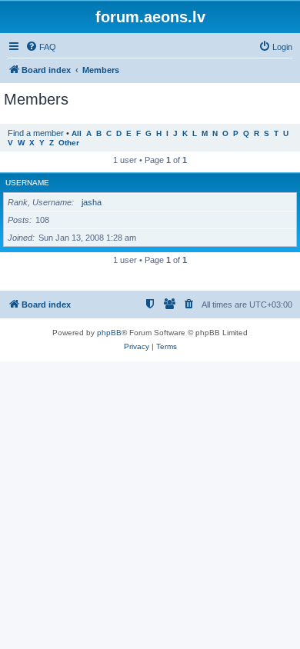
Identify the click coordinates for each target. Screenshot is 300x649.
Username (27, 182)
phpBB (109, 332)
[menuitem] (40, 47)
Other (68, 142)
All (77, 133)
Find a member (36, 133)
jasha (92, 202)
